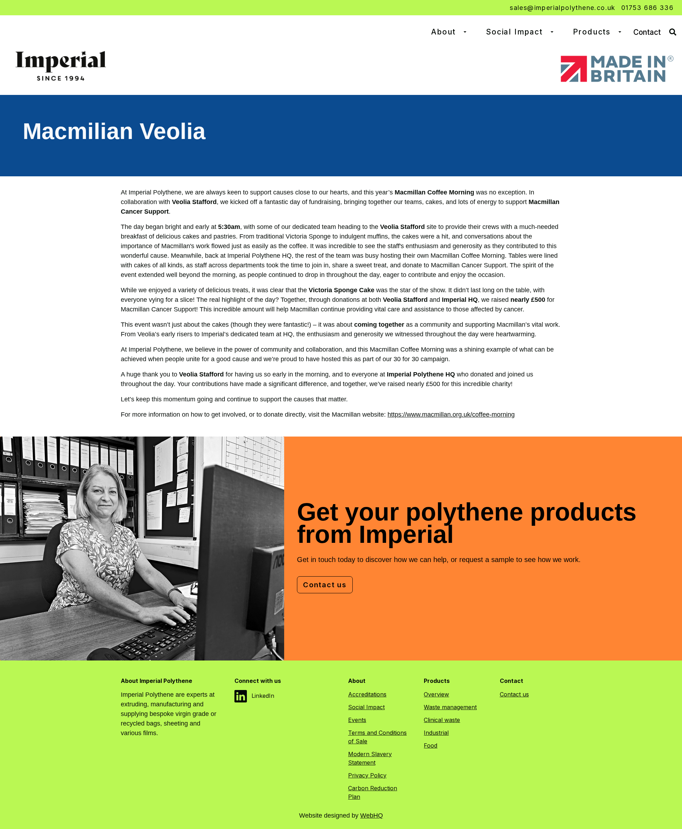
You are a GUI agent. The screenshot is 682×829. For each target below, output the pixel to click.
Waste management (450, 707)
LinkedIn (262, 695)
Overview (436, 694)
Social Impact (366, 707)
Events (357, 719)
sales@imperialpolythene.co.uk (563, 7)
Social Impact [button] (514, 31)
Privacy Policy (367, 775)
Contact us (325, 585)
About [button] (443, 31)
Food (430, 745)
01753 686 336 (647, 7)
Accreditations (367, 694)
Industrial (436, 732)
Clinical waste (442, 719)
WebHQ (371, 815)
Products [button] (592, 31)
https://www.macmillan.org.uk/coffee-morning (451, 414)
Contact (647, 32)
